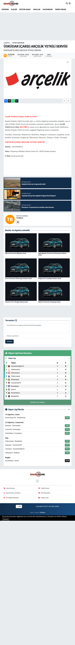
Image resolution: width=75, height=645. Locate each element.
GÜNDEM (5, 9)
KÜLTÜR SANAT (25, 9)
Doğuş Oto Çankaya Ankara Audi (49, 278)
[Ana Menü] (70, 3)
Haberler (7, 43)
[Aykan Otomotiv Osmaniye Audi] (54, 291)
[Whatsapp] (37, 481)
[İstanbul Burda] (11, 3)
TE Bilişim (42, 512)
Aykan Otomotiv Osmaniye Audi (49, 302)
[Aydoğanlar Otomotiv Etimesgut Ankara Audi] (54, 243)
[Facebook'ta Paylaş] (5, 101)
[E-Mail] (18, 222)
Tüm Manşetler (45, 493)
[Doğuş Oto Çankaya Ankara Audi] (54, 268)
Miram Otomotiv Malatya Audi (15, 253)
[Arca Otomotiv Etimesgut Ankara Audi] (21, 268)
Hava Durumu (10, 488)
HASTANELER (48, 9)
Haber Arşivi (45, 497)
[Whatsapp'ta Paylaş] (13, 101)
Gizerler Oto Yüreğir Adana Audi (16, 302)
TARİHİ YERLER (60, 9)
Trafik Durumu (45, 488)
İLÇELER (14, 9)
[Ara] (67, 3)
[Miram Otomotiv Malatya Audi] (21, 243)
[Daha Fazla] (16, 101)
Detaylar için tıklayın (37, 402)
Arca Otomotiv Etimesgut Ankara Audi (18, 278)
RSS (19, 506)
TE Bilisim (19, 218)
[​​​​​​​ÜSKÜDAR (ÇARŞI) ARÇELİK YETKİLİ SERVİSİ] (37, 78)
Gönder (9, 341)
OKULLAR (36, 9)
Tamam (5, 519)
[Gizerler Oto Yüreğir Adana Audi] (21, 291)
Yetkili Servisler (18, 43)
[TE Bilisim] (10, 219)
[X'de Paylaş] (9, 101)
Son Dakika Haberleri (12, 497)
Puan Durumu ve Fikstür (13, 493)
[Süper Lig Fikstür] (69, 409)
